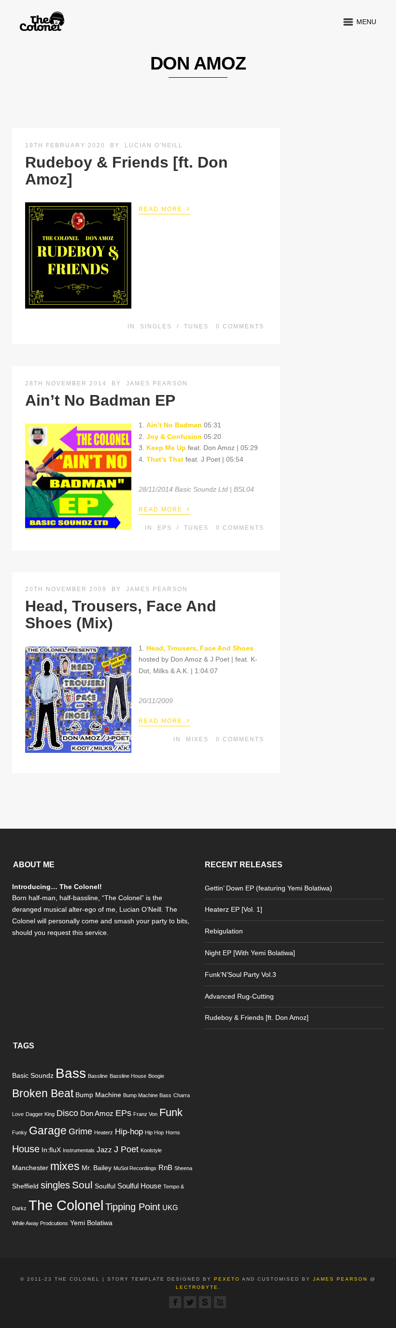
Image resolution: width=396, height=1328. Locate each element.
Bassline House (128, 1076)
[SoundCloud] (205, 1302)
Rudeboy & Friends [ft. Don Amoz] (126, 171)
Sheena (183, 1168)
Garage (48, 1130)
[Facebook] (175, 1302)
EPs (164, 527)
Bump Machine (98, 1095)
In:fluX (51, 1150)
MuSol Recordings (134, 1168)
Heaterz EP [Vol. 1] (233, 909)
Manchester (30, 1168)
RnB (165, 1167)
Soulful (105, 1186)
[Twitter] (190, 1302)
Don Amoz (96, 1113)
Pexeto (227, 1279)
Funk (171, 1112)
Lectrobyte (197, 1287)
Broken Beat (42, 1094)
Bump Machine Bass (147, 1095)
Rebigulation (224, 931)
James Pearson (157, 383)
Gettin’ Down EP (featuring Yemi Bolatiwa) (268, 888)
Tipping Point (132, 1206)
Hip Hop (154, 1132)
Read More (164, 208)
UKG (170, 1207)
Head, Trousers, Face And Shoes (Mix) (120, 614)
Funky (19, 1132)
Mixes (197, 739)
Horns (173, 1132)
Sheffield (25, 1186)
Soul (82, 1184)
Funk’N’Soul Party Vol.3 (240, 974)
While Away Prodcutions (40, 1223)
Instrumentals (79, 1150)
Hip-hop (129, 1131)
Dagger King (40, 1114)
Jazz (104, 1149)
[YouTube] (220, 1302)
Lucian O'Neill (154, 145)
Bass (71, 1073)
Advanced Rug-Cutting (239, 996)
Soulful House (139, 1186)
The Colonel (65, 1205)
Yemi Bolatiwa (91, 1223)
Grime (80, 1131)
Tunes (196, 326)
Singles (156, 326)
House (26, 1149)
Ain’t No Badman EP (100, 400)
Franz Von (145, 1114)
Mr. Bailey (97, 1168)
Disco (67, 1113)
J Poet (126, 1149)
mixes (65, 1166)
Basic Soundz (33, 1075)
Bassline (98, 1076)
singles (55, 1185)
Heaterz (103, 1132)
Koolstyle (151, 1150)
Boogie (156, 1076)
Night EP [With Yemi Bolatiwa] (250, 953)
